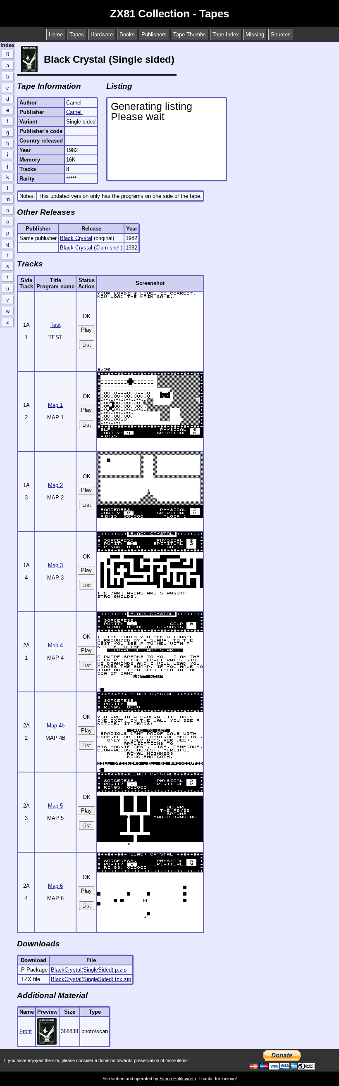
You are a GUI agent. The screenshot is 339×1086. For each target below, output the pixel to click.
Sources (281, 34)
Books (127, 34)
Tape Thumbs (189, 34)
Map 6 (55, 886)
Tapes (76, 34)
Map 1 (55, 405)
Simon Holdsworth (178, 1078)
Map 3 (55, 565)
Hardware (102, 34)
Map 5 (55, 806)
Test (55, 325)
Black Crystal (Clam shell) (91, 248)
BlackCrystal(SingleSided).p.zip (89, 970)
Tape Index (225, 34)
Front (25, 1031)
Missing (255, 34)
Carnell (74, 112)
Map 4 (55, 645)
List (86, 345)
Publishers (154, 34)
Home (56, 34)
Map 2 (55, 485)
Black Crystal (76, 238)
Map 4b (55, 725)
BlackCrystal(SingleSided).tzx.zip (91, 979)
